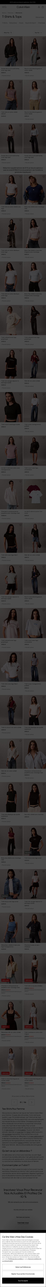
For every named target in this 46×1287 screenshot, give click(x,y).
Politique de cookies (15, 1259)
